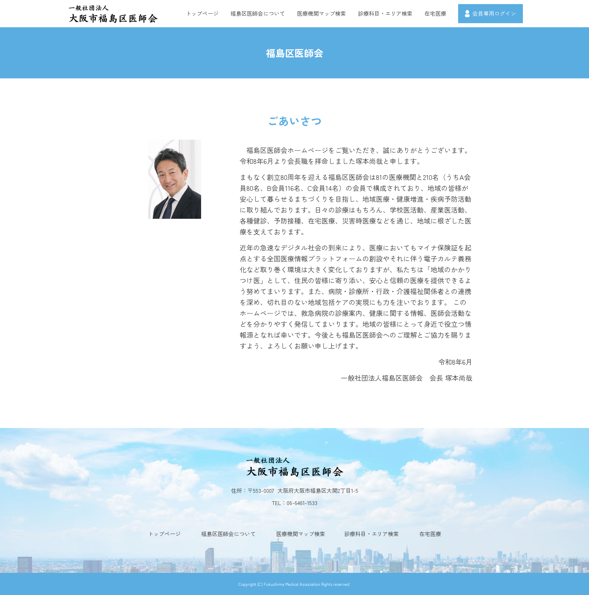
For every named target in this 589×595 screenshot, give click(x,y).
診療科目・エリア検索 (385, 13)
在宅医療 (435, 13)
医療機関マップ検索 (321, 13)
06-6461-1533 (302, 503)
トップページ (202, 13)
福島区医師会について (257, 13)
